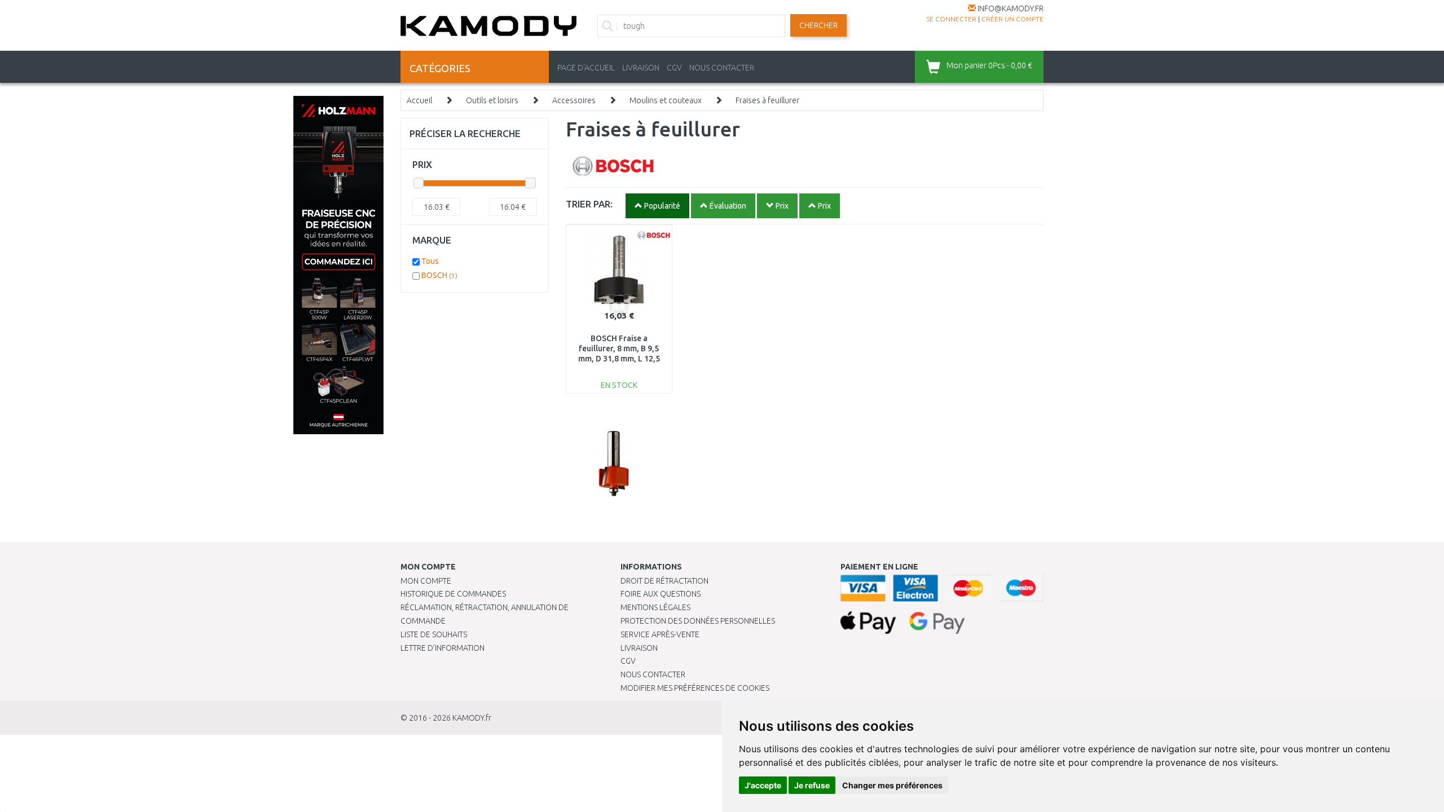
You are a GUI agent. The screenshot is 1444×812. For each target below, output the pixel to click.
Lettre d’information (442, 647)
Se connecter (951, 19)
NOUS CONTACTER (721, 67)
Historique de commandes (453, 593)
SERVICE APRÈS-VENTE (659, 634)
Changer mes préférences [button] (892, 785)
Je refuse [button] (812, 785)
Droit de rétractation (664, 580)
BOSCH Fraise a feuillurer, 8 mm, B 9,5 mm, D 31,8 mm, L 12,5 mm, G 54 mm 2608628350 (619, 359)
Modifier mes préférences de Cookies (694, 687)
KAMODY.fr (471, 717)
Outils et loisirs (492, 100)
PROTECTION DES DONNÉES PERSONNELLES (697, 620)
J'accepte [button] (763, 785)
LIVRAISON (640, 67)
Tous (430, 261)
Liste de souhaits (433, 634)
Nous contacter (652, 674)
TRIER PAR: (589, 203)
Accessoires (574, 100)
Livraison (639, 647)
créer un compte (1012, 19)
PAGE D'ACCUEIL (586, 67)
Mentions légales (655, 607)
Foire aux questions (660, 593)
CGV (674, 67)
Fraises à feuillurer (767, 100)
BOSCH (439, 275)
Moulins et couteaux (665, 100)
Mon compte (425, 580)
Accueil (419, 100)
